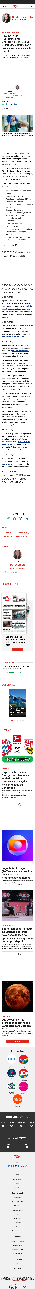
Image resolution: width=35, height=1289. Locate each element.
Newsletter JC (17, 1245)
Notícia (6, 108)
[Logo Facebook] (7, 104)
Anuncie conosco (18, 1253)
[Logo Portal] (16, 6)
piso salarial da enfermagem (14, 536)
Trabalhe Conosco (17, 1231)
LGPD (17, 1214)
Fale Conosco (17, 1227)
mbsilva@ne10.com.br (17, 568)
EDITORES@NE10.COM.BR (17, 1280)
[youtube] (22, 1166)
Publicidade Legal (17, 1249)
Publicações (17, 1218)
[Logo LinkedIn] (15, 104)
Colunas (17, 1183)
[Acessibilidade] (4, 6)
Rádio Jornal (17, 1268)
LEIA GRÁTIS (17, 649)
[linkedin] (19, 1166)
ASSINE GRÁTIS (11, 672)
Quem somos (17, 1197)
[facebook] (9, 1166)
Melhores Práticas (17, 1210)
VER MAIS (18, 1042)
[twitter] (16, 1166)
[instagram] (12, 1166)
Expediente (17, 1222)
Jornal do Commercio (17, 1264)
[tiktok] (26, 1166)
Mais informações (11, 572)
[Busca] (27, 6)
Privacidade (17, 1206)
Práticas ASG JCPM (17, 1202)
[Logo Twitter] (11, 104)
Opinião (17, 1187)
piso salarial (22, 532)
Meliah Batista (9, 94)
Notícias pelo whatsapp (17, 1241)
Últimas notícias (17, 1179)
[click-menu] (31, 6)
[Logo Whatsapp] (3, 104)
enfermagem (8, 532)
